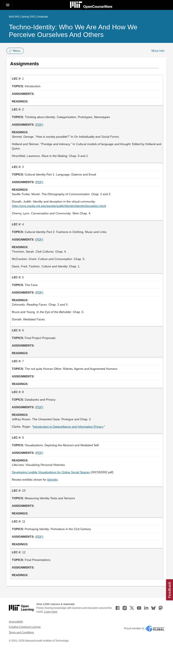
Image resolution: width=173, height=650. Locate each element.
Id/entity (52, 479)
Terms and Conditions (21, 632)
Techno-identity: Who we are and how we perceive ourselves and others (73, 30)
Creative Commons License (25, 627)
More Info (157, 50)
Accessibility (16, 621)
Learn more (50, 611)
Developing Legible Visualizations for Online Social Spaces (51, 472)
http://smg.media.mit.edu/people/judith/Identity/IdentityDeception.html (59, 206)
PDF (39, 124)
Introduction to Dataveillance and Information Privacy (68, 426)
